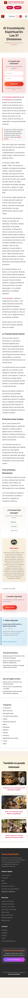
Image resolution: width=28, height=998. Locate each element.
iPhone (10, 7)
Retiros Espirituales (7, 915)
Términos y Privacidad (8, 906)
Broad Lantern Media (14, 974)
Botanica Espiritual (7, 917)
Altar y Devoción (8, 710)
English (5, 719)
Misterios (5, 730)
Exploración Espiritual (9, 721)
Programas (5, 878)
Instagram (4, 933)
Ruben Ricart (14, 548)
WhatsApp (14, 526)
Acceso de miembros (8, 901)
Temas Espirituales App (8, 941)
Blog (3, 880)
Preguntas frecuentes (8, 904)
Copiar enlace (14, 530)
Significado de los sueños (10, 738)
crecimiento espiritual (11, 97)
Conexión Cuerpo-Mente (10, 716)
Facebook (4, 930)
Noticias (5, 732)
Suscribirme (14, 84)
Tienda (5, 741)
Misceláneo (6, 727)
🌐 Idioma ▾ (12, 16)
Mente (5, 724)
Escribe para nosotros (8, 886)
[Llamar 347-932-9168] (17, 16)
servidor (9, 298)
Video (4, 743)
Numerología (5, 912)
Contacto (4, 883)
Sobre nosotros (6, 875)
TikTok (3, 938)
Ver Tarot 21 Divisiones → (14, 959)
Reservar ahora (9, 607)
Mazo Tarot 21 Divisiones (9, 909)
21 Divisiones (7, 708)
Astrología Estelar (8, 713)
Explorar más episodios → (10, 641)
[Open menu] (25, 16)
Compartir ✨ (14, 522)
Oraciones (6, 735)
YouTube (4, 935)
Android (18, 7)
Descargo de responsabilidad (10, 889)
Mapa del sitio (6, 920)
